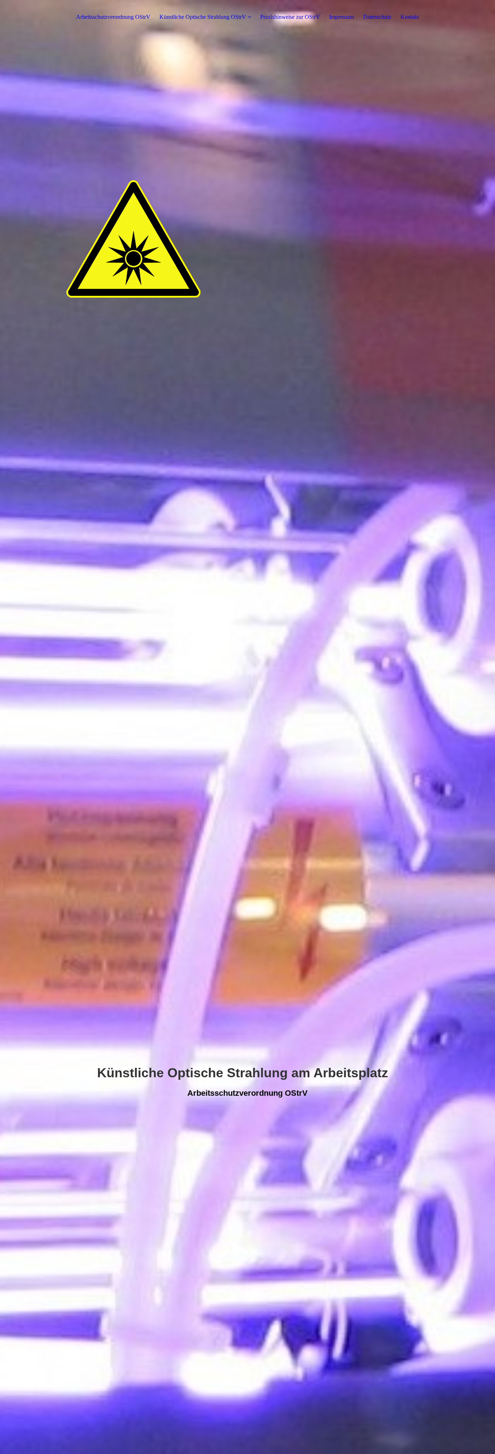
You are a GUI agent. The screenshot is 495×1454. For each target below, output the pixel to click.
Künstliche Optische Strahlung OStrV (202, 17)
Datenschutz (377, 17)
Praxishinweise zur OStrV (290, 17)
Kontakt (409, 17)
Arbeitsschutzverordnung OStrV (113, 17)
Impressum (341, 17)
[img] (247, 727)
